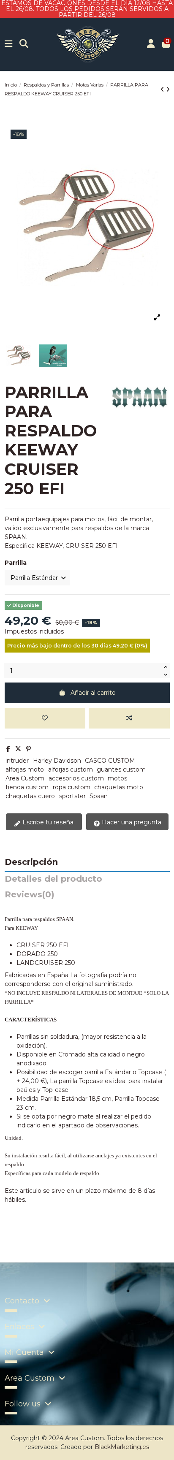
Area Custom (24, 778)
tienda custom (27, 787)
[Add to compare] (129, 718)
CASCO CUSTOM (110, 760)
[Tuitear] (18, 749)
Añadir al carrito (93, 692)
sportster (72, 796)
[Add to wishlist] (45, 718)
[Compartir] (8, 749)
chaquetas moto (118, 787)
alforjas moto (24, 769)
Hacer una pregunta (130, 822)
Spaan (99, 796)
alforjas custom (70, 769)
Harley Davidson (57, 760)
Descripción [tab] (31, 862)
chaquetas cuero (30, 796)
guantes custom (121, 769)
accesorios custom (76, 778)
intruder (17, 760)
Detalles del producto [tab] (53, 879)
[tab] (87, 896)
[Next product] (168, 89)
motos (117, 778)
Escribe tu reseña (47, 822)
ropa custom (71, 787)
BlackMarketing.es (122, 1447)
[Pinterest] (28, 749)
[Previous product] (163, 89)
